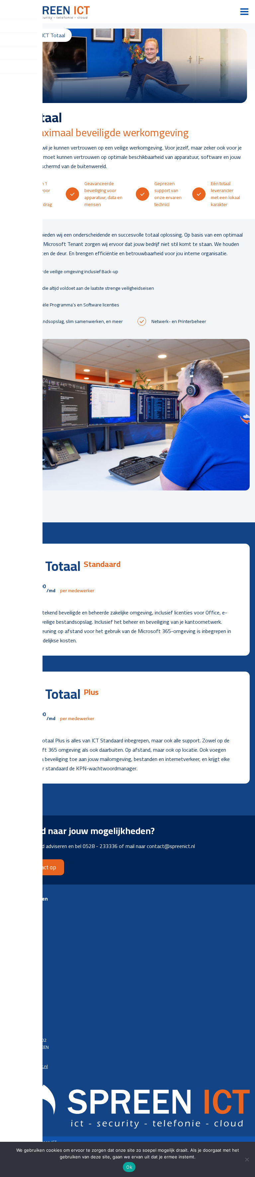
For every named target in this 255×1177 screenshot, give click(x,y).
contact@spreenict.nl (26, 1066)
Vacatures (15, 1018)
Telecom (13, 936)
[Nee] (246, 1159)
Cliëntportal (16, 958)
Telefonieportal (20, 968)
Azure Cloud (17, 927)
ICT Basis (14, 908)
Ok (129, 1167)
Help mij (13, 987)
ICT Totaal (14, 917)
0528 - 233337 (20, 1056)
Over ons (14, 1009)
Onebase (14, 977)
